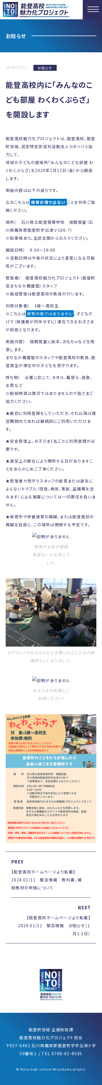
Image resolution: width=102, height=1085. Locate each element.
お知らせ (45, 67)
